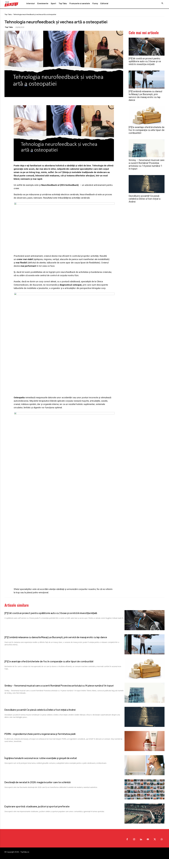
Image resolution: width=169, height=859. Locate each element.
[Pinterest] (39, 27)
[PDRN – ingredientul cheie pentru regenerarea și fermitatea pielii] (145, 741)
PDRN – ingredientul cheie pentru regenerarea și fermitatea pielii (39, 733)
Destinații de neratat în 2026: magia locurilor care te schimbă (37, 782)
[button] (162, 3)
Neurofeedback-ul (88, 194)
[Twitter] (34, 27)
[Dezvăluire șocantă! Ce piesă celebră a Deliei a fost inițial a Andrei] (147, 184)
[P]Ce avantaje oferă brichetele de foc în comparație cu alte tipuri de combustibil (146, 130)
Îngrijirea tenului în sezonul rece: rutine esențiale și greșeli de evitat (40, 758)
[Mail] (148, 839)
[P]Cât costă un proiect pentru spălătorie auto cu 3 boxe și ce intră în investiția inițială (145, 61)
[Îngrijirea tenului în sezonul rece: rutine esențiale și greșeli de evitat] (145, 765)
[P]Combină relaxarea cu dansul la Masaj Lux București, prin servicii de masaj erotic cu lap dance (145, 95)
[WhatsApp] (45, 27)
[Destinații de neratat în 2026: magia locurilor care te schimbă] (145, 789)
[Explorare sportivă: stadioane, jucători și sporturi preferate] (145, 814)
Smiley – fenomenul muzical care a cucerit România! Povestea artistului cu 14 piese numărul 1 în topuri (146, 164)
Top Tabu (8, 14)
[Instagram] (134, 839)
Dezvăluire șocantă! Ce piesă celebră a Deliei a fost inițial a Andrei (144, 199)
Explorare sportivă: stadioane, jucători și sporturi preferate (37, 806)
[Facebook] (29, 27)
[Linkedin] (141, 839)
